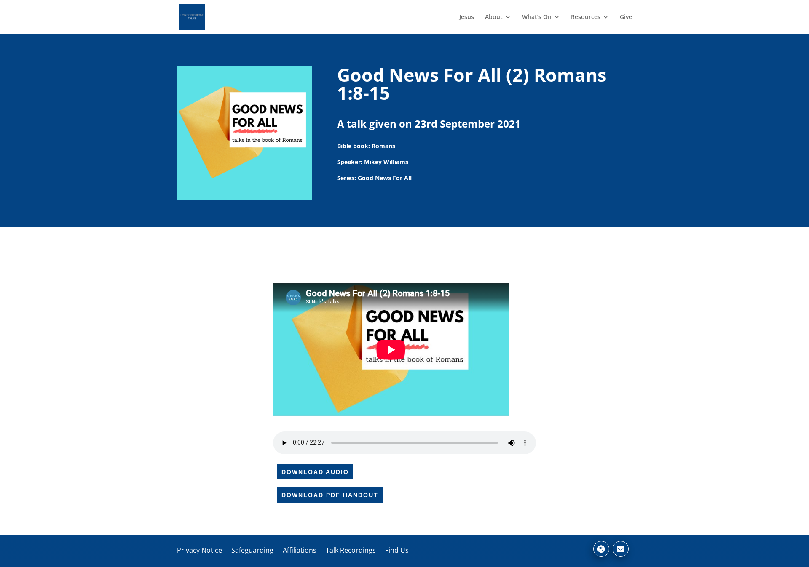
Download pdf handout (329, 495)
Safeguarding (252, 550)
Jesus (466, 17)
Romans (383, 146)
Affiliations (299, 550)
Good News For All (385, 178)
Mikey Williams (386, 162)
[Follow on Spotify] (601, 549)
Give (626, 17)
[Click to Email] (621, 549)
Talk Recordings (351, 550)
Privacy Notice (199, 550)
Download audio (315, 472)
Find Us (397, 550)
